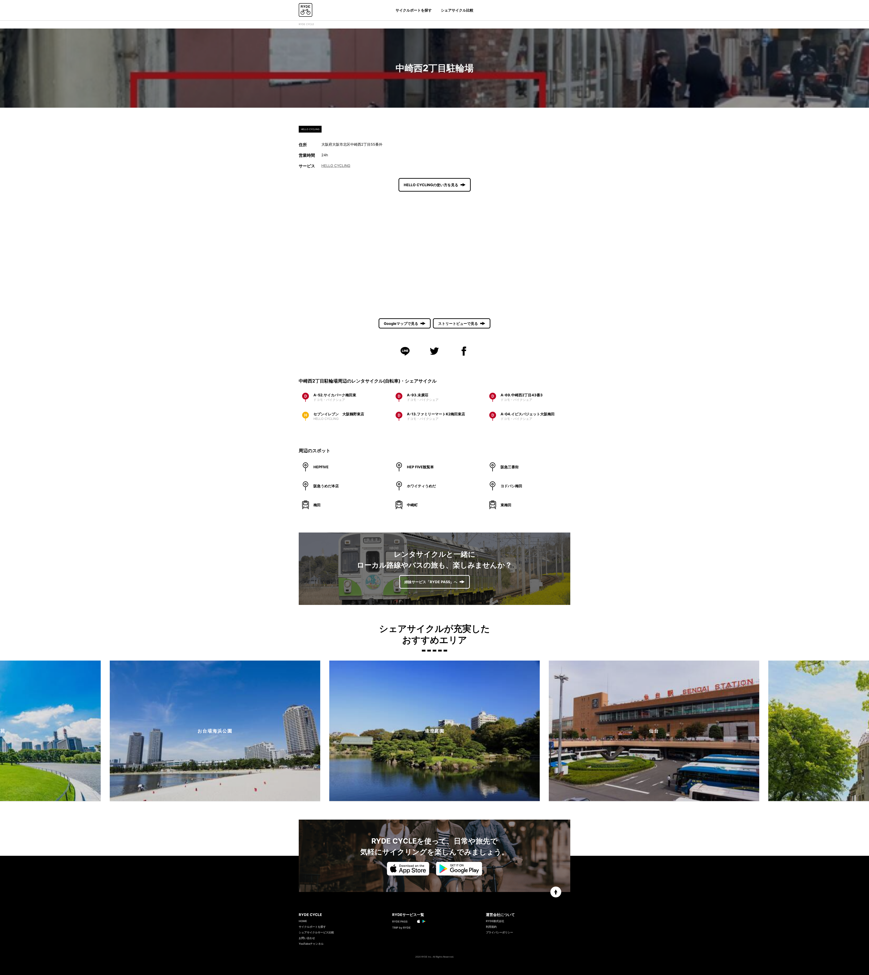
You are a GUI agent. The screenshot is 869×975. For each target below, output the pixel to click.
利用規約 (491, 926)
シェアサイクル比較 (457, 10)
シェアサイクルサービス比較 (316, 932)
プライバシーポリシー (499, 932)
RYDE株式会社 (495, 921)
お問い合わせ (307, 938)
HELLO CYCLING (335, 165)
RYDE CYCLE (306, 24)
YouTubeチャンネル (311, 943)
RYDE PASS (400, 921)
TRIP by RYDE (401, 927)
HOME (303, 921)
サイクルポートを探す (414, 10)
